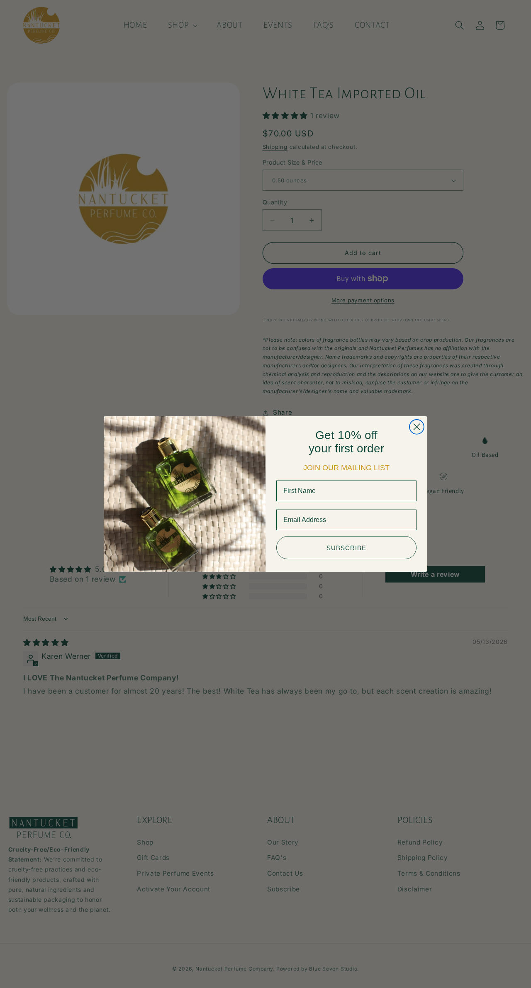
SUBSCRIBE (346, 547)
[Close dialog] (416, 427)
